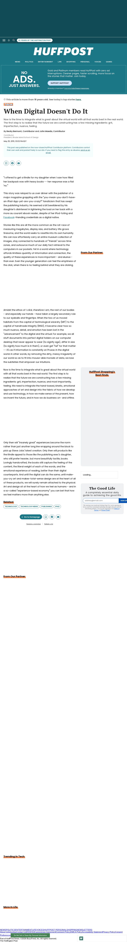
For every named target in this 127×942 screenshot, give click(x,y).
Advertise (12, 932)
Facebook (8, 217)
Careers (38, 932)
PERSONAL (85, 62)
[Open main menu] (3, 40)
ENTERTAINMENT (45, 62)
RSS (28, 932)
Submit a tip (48, 524)
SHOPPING (71, 62)
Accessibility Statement (92, 932)
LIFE (60, 62)
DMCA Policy (76, 932)
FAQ (32, 932)
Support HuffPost (60, 83)
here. (78, 99)
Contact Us (21, 932)
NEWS (17, 62)
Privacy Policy (105, 510)
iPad (57, 506)
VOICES (98, 62)
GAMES (109, 62)
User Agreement (49, 932)
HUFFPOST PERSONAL (55, 930)
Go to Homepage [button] (32, 517)
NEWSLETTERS (84, 930)
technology (11, 506)
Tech (8, 104)
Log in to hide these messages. (76, 88)
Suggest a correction (33, 524)
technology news (29, 506)
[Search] (13, 40)
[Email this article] (18, 163)
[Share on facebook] (12, 163)
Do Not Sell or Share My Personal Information (30, 935)
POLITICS (29, 62)
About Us (4, 932)
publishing (46, 506)
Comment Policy (63, 932)
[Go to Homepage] (81, 938)
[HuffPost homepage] (32, 928)
